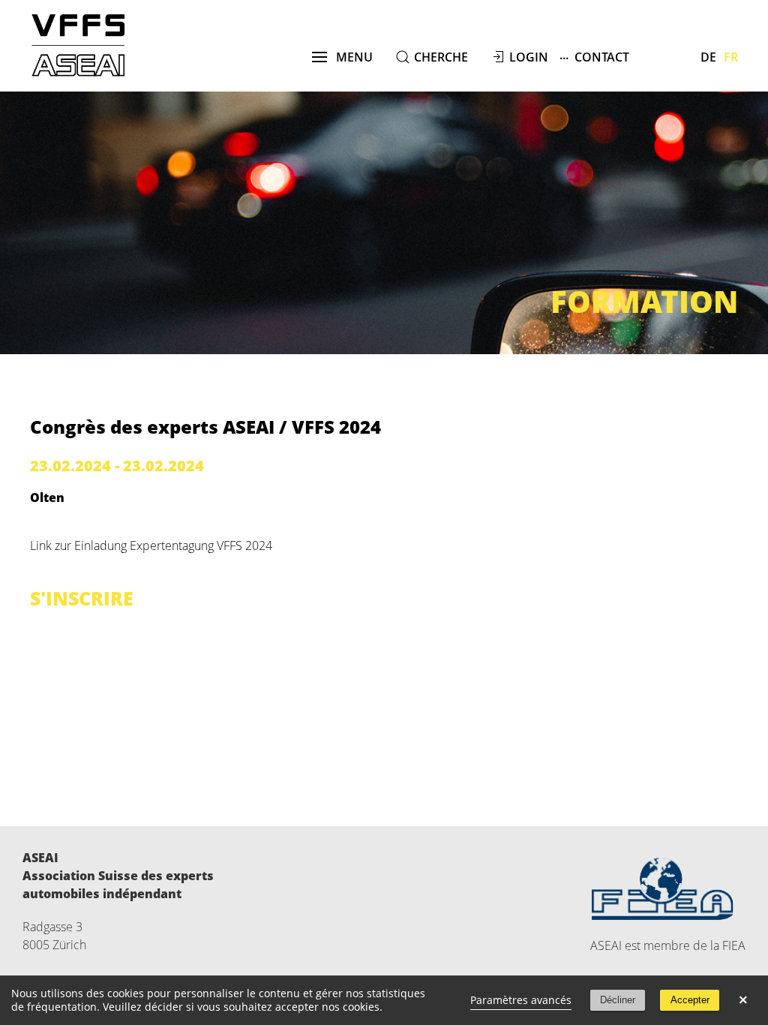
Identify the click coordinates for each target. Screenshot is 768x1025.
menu (350, 57)
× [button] (743, 1000)
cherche (441, 57)
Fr (731, 57)
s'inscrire (82, 598)
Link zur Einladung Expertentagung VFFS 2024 (151, 545)
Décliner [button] (617, 999)
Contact (594, 56)
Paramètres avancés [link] (521, 1000)
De (708, 57)
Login (528, 57)
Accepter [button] (690, 999)
